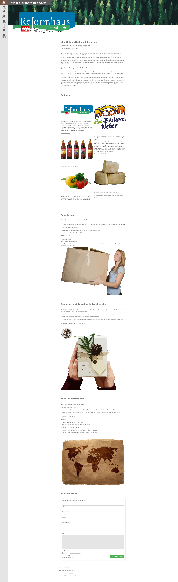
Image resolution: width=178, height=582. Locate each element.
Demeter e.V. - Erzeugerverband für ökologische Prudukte (79, 430)
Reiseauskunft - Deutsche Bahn (68, 416)
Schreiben (64, 550)
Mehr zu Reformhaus (65, 133)
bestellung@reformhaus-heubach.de (69, 241)
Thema (63, 533)
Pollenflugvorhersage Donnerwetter (72, 422)
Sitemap (71, 573)
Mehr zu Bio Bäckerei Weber (100, 153)
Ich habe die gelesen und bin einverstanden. (79, 553)
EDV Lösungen (69, 567)
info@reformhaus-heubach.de (69, 557)
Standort (64, 517)
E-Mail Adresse (65, 522)
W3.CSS (69, 570)
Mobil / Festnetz (65, 528)
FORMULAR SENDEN (117, 556)
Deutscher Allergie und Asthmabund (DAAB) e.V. (77, 424)
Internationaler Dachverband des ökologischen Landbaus (79, 432)
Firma (63, 506)
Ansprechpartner (66, 511)
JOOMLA (74, 570)
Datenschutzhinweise (75, 553)
